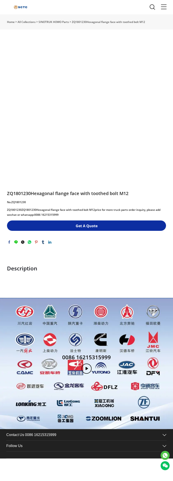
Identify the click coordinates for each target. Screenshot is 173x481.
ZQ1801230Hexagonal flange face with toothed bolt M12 (108, 22)
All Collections (27, 22)
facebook (9, 242)
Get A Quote (87, 225)
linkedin (50, 242)
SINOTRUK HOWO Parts (54, 22)
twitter (22, 242)
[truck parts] (165, 455)
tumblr (43, 242)
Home (11, 22)
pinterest (36, 242)
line (16, 242)
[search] (152, 8)
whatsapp (29, 242)
